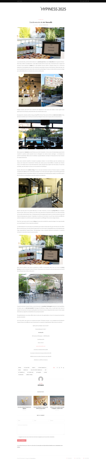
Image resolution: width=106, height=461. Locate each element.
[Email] (63, 368)
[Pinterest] (61, 368)
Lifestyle (41, 19)
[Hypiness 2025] (53, 9)
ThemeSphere (32, 458)
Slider (45, 372)
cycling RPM (26, 367)
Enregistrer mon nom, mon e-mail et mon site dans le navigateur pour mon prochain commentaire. (36, 436)
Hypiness (41, 385)
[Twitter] (59, 368)
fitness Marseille (42, 367)
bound (19, 367)
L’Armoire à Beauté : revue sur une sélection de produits (35, 1)
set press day (30, 372)
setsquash (38, 372)
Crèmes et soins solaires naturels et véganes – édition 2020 (57, 407)
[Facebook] (57, 368)
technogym (20, 374)
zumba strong (29, 374)
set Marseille (21, 372)
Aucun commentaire (43, 24)
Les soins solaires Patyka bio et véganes (24, 407)
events (33, 367)
